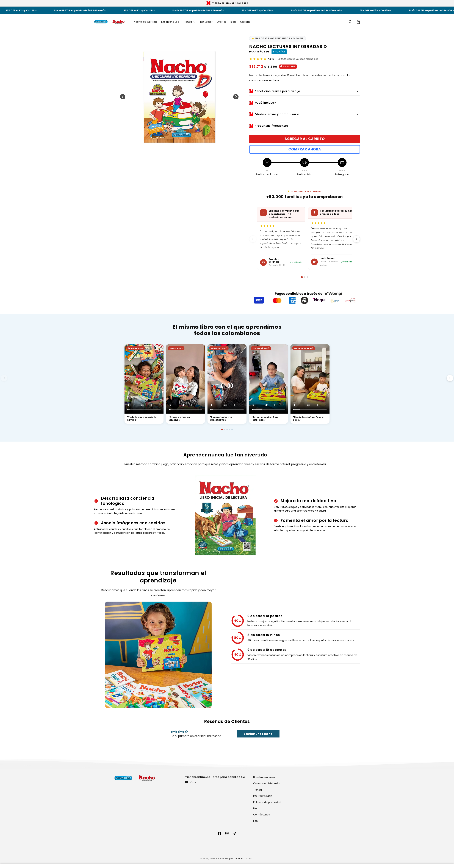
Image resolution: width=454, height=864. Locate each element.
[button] (350, 22)
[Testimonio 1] (222, 429)
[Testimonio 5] (232, 429)
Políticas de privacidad (267, 802)
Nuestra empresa (264, 777)
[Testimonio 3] (227, 429)
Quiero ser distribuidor (266, 783)
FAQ (255, 821)
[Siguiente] (356, 239)
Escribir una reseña (258, 734)
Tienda (257, 790)
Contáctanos (261, 814)
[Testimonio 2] (224, 429)
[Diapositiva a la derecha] (236, 96)
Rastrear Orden (262, 796)
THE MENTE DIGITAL (243, 858)
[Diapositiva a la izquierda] (122, 96)
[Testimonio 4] (229, 429)
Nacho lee (215, 858)
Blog (255, 808)
